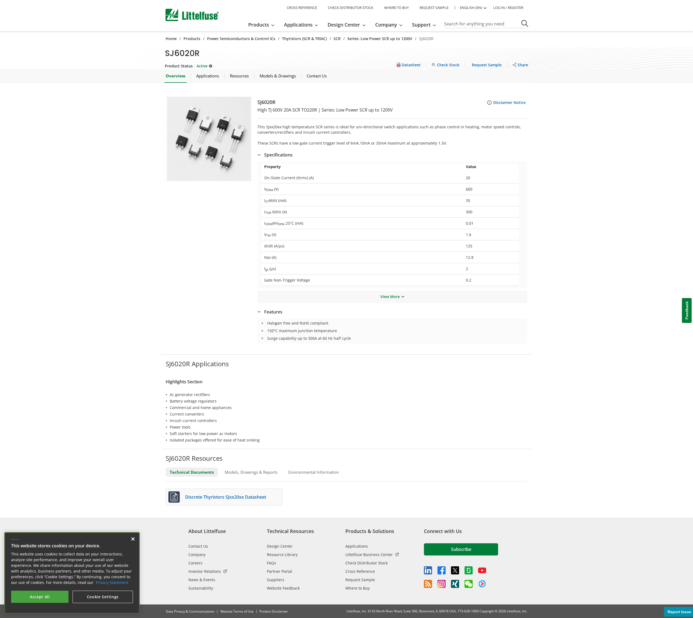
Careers (195, 562)
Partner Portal (279, 571)
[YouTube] (482, 570)
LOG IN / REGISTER (508, 7)
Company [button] (386, 24)
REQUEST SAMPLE (434, 7)
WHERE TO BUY (396, 7)
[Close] (133, 539)
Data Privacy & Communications (190, 611)
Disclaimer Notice (509, 102)
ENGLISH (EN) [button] (471, 7)
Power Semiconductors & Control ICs (241, 38)
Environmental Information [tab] (313, 472)
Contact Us (198, 546)
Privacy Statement (112, 582)
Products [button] (258, 24)
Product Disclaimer (273, 611)
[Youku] (482, 584)
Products (192, 38)
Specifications (278, 155)
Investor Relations (204, 571)
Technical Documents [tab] (192, 472)
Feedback (687, 310)
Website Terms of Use (237, 611)
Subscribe (461, 549)
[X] (455, 570)
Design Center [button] (344, 24)
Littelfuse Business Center (369, 554)
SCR (337, 38)
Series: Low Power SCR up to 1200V (379, 38)
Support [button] (421, 24)
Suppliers (275, 579)
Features (273, 312)
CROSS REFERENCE (302, 7)
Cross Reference (360, 571)
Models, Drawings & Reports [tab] (251, 472)
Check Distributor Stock (366, 562)
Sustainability (200, 588)
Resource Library (282, 554)
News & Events (201, 579)
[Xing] (455, 584)
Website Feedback (283, 588)
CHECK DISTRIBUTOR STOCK (350, 7)
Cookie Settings (103, 596)
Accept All (40, 596)
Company (196, 554)
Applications (356, 546)
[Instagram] (441, 584)
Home (171, 38)
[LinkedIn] (428, 570)
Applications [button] (298, 24)
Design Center (280, 546)
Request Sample (360, 579)
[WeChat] (469, 584)
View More (390, 296)
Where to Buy (357, 588)
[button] (209, 139)
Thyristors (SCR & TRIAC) (304, 38)
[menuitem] (263, 24)
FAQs (271, 562)
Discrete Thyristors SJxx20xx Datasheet (225, 497)
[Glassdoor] (469, 570)
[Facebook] (441, 570)
